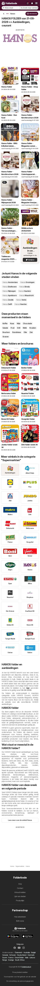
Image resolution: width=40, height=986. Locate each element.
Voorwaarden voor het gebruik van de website (20, 977)
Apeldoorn (10, 295)
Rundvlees (16, 332)
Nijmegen (9, 291)
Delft (7, 304)
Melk (25, 328)
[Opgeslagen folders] (28, 3)
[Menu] (36, 3)
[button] (32, 3)
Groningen (27, 282)
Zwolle (8, 300)
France (10, 957)
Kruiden (32, 328)
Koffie (5, 323)
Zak (31, 332)
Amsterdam (10, 282)
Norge (4, 960)
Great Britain (19, 957)
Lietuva (32, 957)
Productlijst (20, 900)
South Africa (19, 960)
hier (28, 688)
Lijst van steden (20, 896)
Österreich (18, 952)
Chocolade (27, 323)
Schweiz (12, 955)
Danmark (31, 955)
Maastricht (26, 295)
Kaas (12, 323)
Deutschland (21, 955)
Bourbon (6, 332)
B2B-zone (20, 921)
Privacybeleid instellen (20, 972)
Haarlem (24, 291)
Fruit (12, 328)
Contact (20, 888)
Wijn (18, 323)
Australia (26, 952)
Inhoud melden (20, 892)
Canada (5, 955)
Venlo (21, 300)
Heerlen (21, 304)
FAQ (20, 884)
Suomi (4, 957)
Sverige (11, 960)
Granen (6, 337)
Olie (25, 332)
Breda (24, 287)
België (33, 952)
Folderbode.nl (26, 967)
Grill (18, 328)
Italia (26, 957)
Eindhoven (10, 287)
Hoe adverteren (20, 917)
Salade (5, 328)
